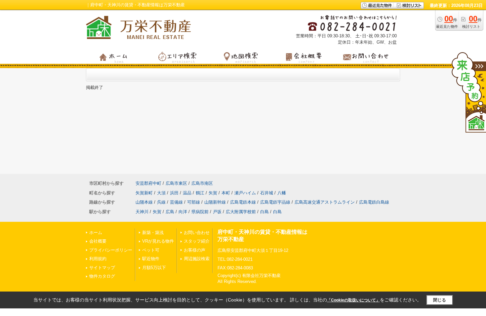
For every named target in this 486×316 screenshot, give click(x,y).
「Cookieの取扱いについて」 (353, 300)
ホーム (95, 232)
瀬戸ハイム (245, 192)
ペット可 (150, 250)
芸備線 (176, 202)
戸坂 (217, 211)
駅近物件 (150, 258)
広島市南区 (202, 183)
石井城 (266, 192)
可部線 (193, 202)
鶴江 (200, 192)
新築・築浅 (153, 232)
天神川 (142, 211)
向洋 (183, 211)
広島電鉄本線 (243, 202)
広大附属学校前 (241, 211)
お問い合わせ (197, 232)
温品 (187, 192)
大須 (161, 192)
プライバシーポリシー (110, 250)
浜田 (174, 192)
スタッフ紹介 (197, 241)
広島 (170, 211)
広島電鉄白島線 (374, 202)
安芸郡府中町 (148, 183)
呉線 (161, 202)
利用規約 (97, 258)
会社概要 (97, 241)
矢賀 (213, 192)
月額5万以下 (154, 267)
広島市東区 (176, 183)
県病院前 (200, 211)
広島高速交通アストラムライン (325, 202)
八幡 (281, 192)
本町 (226, 192)
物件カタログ (102, 276)
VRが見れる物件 (158, 241)
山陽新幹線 (215, 202)
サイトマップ (102, 267)
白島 (264, 211)
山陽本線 (144, 202)
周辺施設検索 (197, 258)
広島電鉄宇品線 (275, 202)
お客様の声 (194, 250)
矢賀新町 (144, 192)
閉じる (439, 299)
